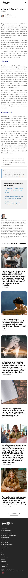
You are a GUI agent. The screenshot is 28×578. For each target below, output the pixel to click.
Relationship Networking (7, 544)
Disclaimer (3, 561)
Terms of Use (4, 566)
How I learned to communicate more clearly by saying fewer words (14, 190)
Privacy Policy (4, 564)
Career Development (6, 530)
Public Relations (5, 537)
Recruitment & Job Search (7, 533)
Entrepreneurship (5, 542)
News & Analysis (5, 547)
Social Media (4, 540)
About (2, 554)
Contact (3, 559)
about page (8, 164)
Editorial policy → (19, 175)
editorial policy (21, 162)
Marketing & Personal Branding (8, 535)
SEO (2, 549)
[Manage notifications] (3, 572)
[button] (14, 514)
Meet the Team (4, 557)
